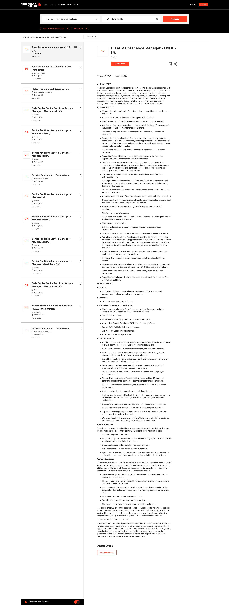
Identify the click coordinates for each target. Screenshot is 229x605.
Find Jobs (175, 19)
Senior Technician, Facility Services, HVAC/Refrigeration (52, 307)
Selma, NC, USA (104, 76)
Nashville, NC (78, 28)
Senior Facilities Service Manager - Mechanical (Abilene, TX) (51, 263)
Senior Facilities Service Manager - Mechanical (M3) (51, 132)
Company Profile (107, 552)
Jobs (45, 5)
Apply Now (120, 64)
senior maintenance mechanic (53, 28)
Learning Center (64, 5)
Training (53, 5)
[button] (175, 64)
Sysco (114, 57)
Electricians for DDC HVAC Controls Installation (52, 68)
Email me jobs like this (38, 602)
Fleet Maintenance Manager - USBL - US (54, 47)
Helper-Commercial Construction (50, 89)
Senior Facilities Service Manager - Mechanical (51, 196)
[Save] (80, 48)
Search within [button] (91, 37)
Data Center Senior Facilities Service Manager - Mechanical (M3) (52, 110)
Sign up (203, 5)
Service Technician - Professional (50, 175)
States (75, 5)
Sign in (192, 5)
